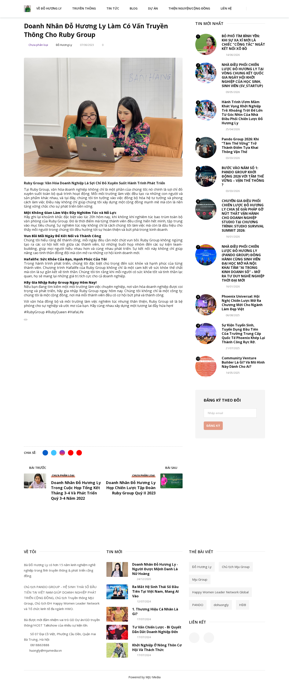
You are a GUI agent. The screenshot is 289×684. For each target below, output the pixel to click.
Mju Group (199, 579)
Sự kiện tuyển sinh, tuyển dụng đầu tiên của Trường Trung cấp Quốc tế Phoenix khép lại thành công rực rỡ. (243, 333)
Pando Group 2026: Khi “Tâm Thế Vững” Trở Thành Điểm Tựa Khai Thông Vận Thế (240, 145)
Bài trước (37, 467)
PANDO (197, 605)
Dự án (153, 8)
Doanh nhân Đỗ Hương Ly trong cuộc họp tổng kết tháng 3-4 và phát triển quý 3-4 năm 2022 (76, 490)
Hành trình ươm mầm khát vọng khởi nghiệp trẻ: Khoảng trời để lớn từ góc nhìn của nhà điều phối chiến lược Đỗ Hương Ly (242, 112)
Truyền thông (84, 8)
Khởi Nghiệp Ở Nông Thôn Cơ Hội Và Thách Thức (157, 647)
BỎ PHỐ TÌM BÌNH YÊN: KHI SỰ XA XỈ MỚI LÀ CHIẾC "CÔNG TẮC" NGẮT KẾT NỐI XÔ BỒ (243, 42)
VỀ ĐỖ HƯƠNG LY (49, 8)
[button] (103, 403)
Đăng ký (213, 425)
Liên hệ (226, 8)
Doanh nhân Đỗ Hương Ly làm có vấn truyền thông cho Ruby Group (96, 30)
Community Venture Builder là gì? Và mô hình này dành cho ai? (243, 362)
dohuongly (221, 605)
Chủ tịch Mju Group (236, 567)
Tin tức (112, 8)
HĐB (242, 605)
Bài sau (171, 467)
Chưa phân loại (38, 45)
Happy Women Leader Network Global (220, 592)
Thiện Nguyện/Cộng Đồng (189, 8)
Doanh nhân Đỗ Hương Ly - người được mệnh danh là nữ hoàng (155, 569)
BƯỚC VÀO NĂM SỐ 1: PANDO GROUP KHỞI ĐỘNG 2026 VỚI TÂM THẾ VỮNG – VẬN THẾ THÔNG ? (243, 176)
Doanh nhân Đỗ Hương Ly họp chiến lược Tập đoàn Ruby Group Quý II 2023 (131, 488)
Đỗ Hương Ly (202, 567)
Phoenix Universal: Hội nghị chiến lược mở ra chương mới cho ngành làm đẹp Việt (242, 302)
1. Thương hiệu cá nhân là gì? (155, 611)
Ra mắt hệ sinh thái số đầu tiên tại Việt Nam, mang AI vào (155, 591)
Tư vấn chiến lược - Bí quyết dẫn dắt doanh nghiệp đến (156, 629)
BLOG (134, 8)
